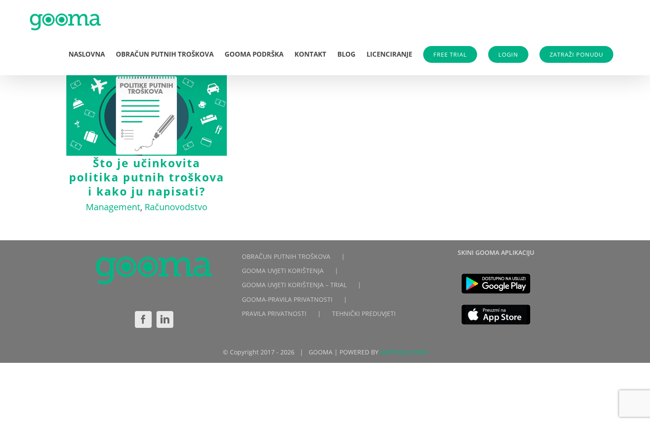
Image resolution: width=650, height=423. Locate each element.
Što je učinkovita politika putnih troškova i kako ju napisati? (146, 115)
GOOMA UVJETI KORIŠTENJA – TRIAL (294, 285)
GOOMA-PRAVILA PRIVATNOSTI (287, 299)
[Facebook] (143, 319)
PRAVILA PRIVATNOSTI (274, 313)
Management (113, 207)
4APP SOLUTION (404, 352)
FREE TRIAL (450, 54)
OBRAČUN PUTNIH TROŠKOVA (286, 256)
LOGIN (508, 54)
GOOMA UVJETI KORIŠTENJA (283, 270)
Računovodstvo (176, 207)
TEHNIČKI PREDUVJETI (364, 313)
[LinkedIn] (165, 319)
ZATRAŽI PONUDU (576, 54)
